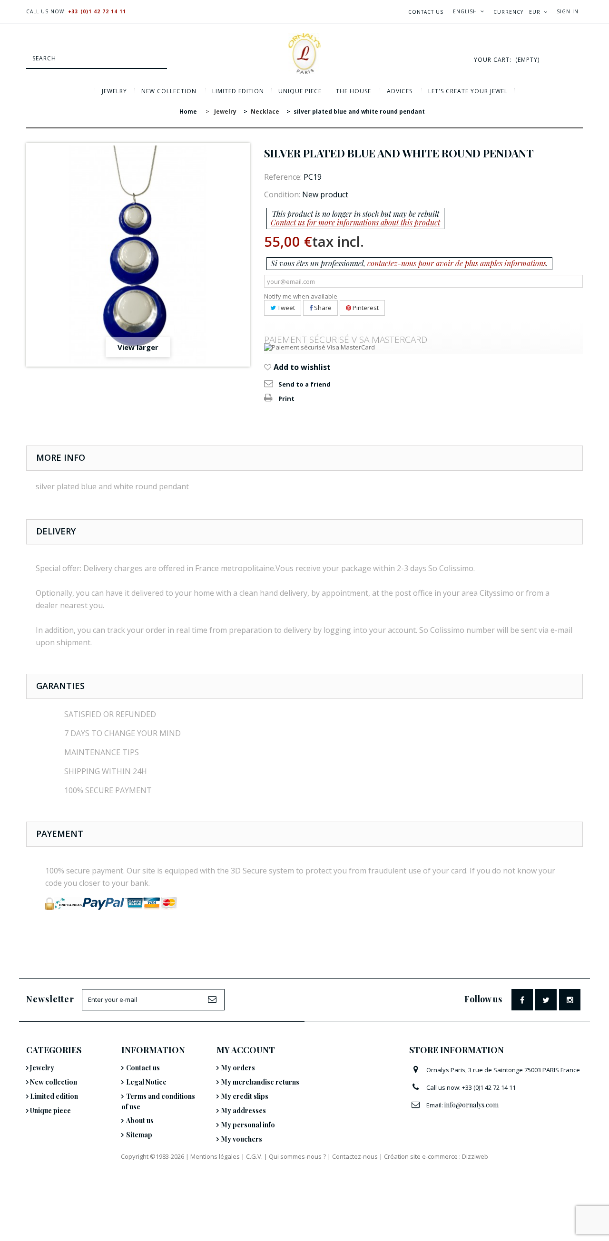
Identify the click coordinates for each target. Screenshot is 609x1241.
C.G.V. (254, 1156)
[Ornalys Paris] (304, 53)
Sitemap (139, 1134)
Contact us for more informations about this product (355, 222)
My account (245, 1050)
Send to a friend (304, 384)
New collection (168, 91)
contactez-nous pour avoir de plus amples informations (456, 263)
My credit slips (244, 1096)
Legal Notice (146, 1081)
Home (188, 111)
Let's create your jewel (468, 91)
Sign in (568, 11)
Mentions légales (215, 1156)
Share (322, 307)
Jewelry (114, 91)
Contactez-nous (355, 1156)
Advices (400, 91)
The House (353, 91)
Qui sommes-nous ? (297, 1156)
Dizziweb (475, 1156)
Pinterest (365, 307)
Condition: (282, 194)
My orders (238, 1067)
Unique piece (300, 91)
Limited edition (238, 91)
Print (286, 398)
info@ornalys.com (471, 1104)
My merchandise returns (260, 1081)
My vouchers (241, 1139)
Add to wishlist (301, 367)
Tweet (285, 307)
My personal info (248, 1124)
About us (140, 1120)
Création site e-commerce (421, 1156)
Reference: (283, 177)
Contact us (425, 12)
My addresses (243, 1110)
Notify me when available (300, 296)
